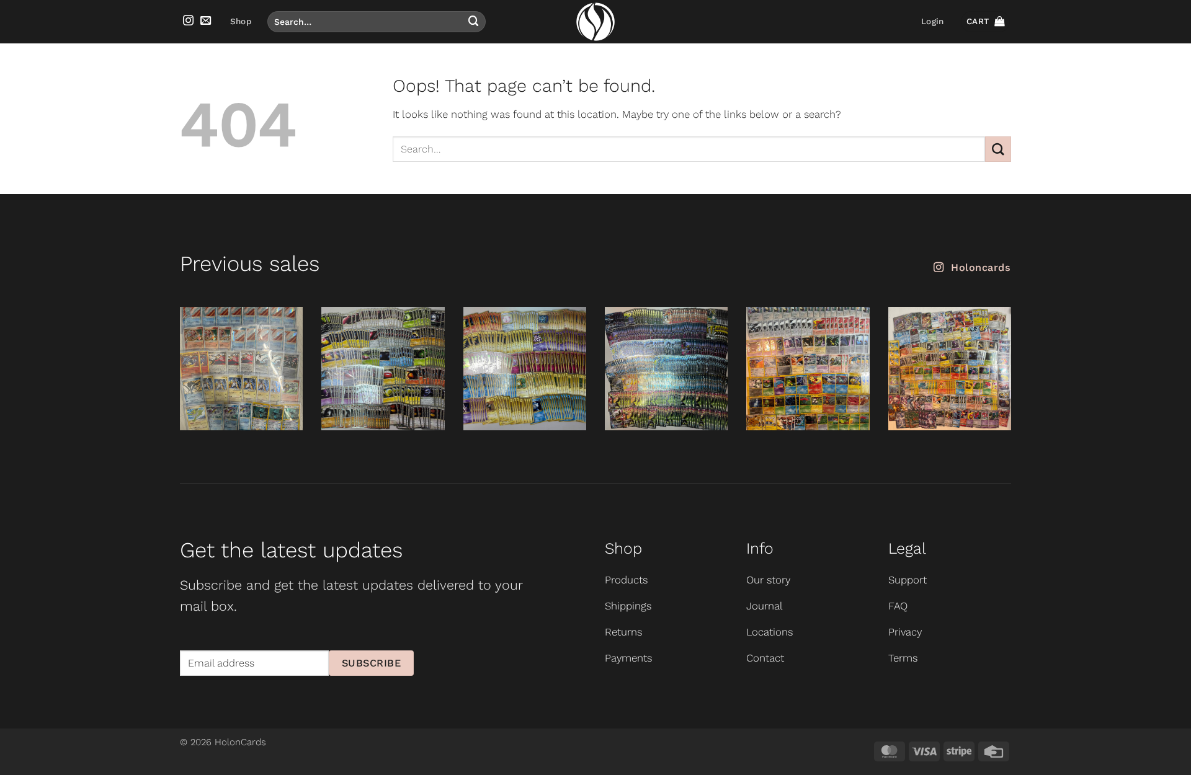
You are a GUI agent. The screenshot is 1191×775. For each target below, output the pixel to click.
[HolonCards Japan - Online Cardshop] (595, 21)
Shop (240, 21)
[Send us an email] (205, 21)
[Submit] (473, 21)
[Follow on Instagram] (188, 21)
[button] (932, 21)
